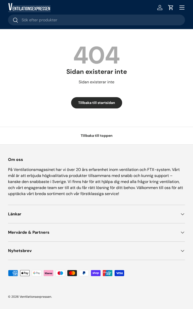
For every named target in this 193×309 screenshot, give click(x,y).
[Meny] (181, 7)
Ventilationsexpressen (35, 297)
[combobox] (96, 20)
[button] (170, 7)
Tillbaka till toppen (97, 135)
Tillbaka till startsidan (96, 102)
